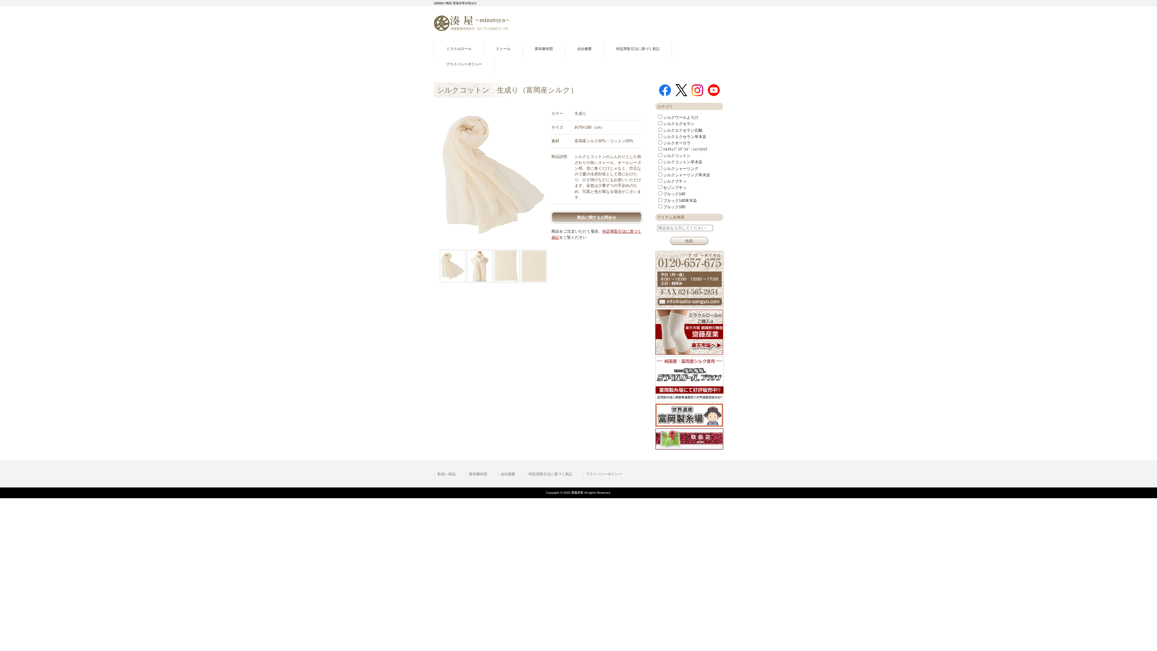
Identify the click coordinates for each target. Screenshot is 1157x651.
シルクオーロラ (677, 143)
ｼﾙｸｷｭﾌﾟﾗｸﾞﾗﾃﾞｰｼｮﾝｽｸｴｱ (685, 149)
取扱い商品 (446, 474)
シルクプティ (675, 181)
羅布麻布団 (478, 474)
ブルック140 (674, 194)
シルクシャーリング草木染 (686, 175)
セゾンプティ (675, 187)
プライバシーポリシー (604, 474)
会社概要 (508, 474)
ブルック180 (674, 207)
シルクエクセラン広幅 (682, 130)
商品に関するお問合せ (596, 217)
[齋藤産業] (472, 28)
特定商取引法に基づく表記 (550, 474)
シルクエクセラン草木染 (684, 136)
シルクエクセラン (679, 123)
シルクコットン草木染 (682, 162)
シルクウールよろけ (680, 117)
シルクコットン (677, 155)
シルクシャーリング (680, 168)
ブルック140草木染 (680, 200)
